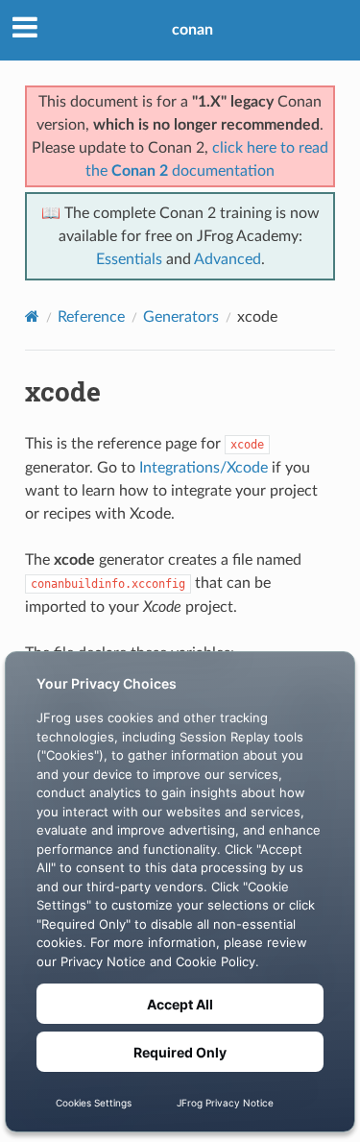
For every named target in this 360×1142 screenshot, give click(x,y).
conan (192, 29)
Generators (181, 317)
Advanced (227, 259)
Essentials (129, 259)
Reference (91, 317)
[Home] (32, 316)
